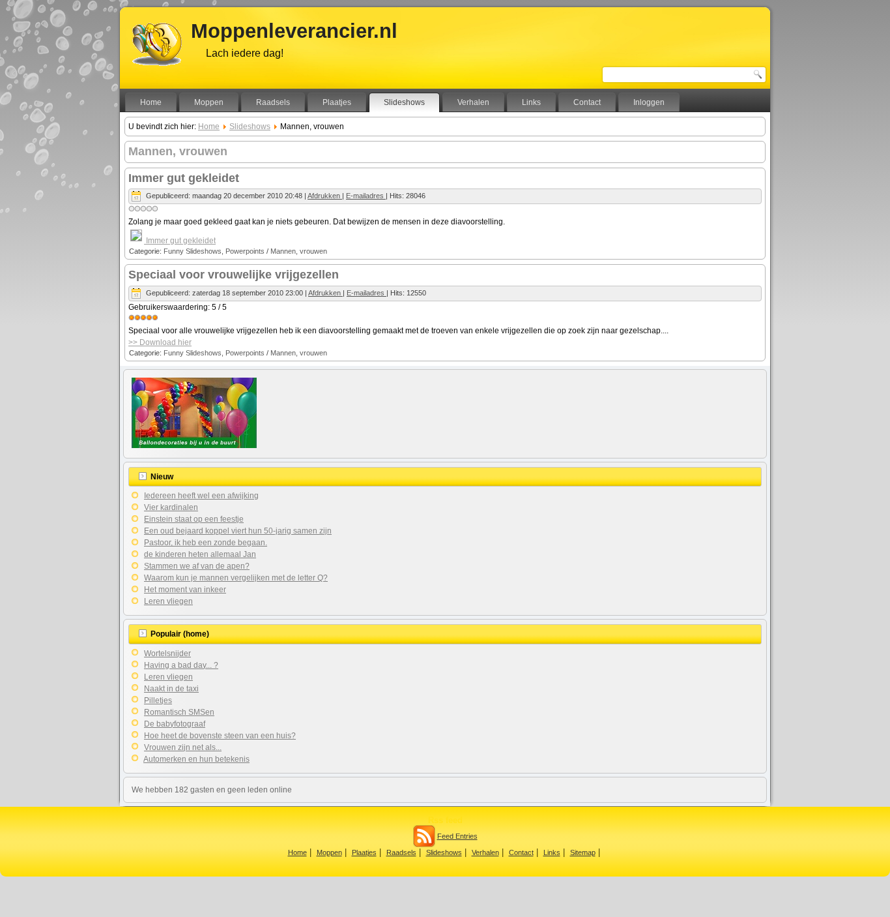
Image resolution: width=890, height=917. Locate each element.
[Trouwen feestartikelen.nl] (194, 445)
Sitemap (583, 852)
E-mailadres (366, 196)
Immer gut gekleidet (183, 178)
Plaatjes (337, 102)
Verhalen (473, 102)
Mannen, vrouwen (298, 251)
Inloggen (649, 102)
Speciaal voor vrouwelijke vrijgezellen (233, 274)
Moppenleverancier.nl (294, 31)
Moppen (208, 102)
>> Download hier (160, 342)
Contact (587, 102)
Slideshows (404, 102)
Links (531, 102)
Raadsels (273, 102)
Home (151, 102)
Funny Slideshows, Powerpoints (214, 251)
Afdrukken (325, 196)
